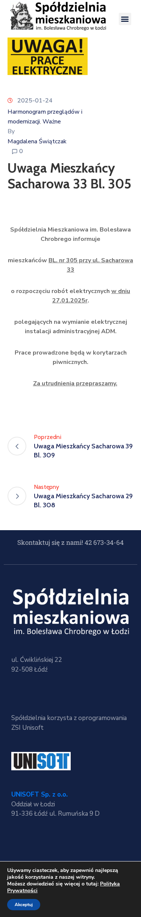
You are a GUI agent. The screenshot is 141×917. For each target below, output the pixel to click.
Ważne (51, 121)
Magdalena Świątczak (37, 141)
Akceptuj (24, 905)
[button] (125, 19)
